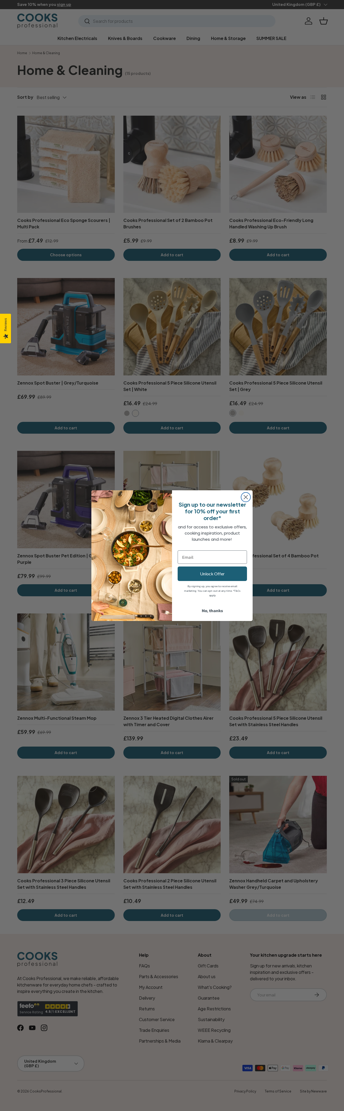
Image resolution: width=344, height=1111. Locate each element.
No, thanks (212, 610)
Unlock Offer (212, 573)
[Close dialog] (245, 497)
